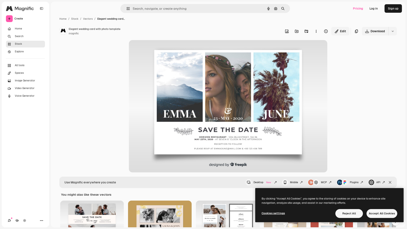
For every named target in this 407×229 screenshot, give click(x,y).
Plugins (354, 182)
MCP (324, 182)
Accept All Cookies (382, 213)
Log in (373, 8)
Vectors (88, 19)
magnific (74, 33)
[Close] (390, 182)
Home (63, 19)
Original (156, 48)
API (378, 182)
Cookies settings (273, 213)
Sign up (393, 8)
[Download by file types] (392, 31)
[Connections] (9, 220)
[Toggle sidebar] (41, 8)
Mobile (294, 182)
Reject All (349, 213)
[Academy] (17, 220)
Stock (74, 19)
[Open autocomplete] (126, 8)
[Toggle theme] (24, 220)
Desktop (262, 182)
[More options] (316, 31)
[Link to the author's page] (63, 31)
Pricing (358, 8)
